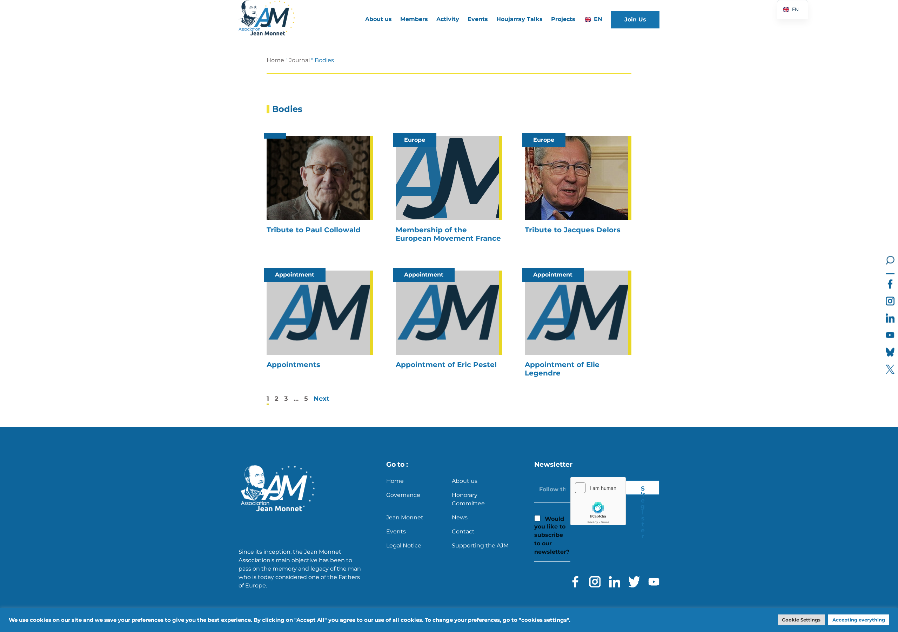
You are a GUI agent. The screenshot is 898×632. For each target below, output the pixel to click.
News (460, 517)
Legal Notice (403, 545)
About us (464, 481)
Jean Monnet (404, 517)
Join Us (635, 19)
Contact (463, 531)
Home (275, 60)
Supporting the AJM (480, 545)
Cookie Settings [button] (801, 620)
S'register (643, 490)
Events (478, 19)
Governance (403, 495)
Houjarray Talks (519, 19)
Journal (299, 60)
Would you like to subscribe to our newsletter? (551, 535)
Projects (563, 19)
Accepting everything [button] (858, 620)
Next (321, 399)
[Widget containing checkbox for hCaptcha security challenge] (598, 501)
